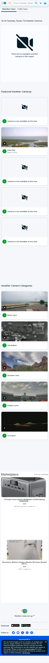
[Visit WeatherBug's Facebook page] (22, 632)
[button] (46, 642)
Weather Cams (8, 9)
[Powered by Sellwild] (44, 474)
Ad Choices (26, 653)
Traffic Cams (22, 9)
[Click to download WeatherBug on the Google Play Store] (26, 625)
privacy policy (30, 649)
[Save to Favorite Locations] (9, 3)
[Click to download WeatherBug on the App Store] (15, 625)
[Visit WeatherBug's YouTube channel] (18, 632)
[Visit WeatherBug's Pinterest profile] (31, 632)
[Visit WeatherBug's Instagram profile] (27, 632)
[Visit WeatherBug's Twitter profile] (13, 632)
